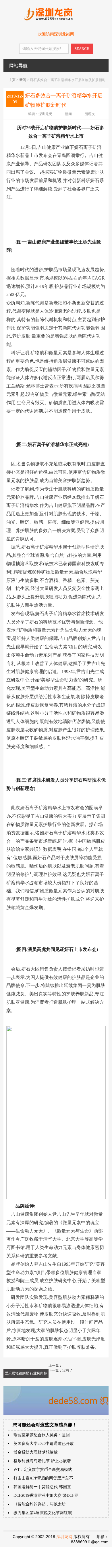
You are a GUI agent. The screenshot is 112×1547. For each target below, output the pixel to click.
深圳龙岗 (45, 114)
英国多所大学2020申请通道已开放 (43, 1443)
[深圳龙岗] (56, 19)
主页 (12, 80)
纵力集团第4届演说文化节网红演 (42, 1513)
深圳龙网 (64, 1536)
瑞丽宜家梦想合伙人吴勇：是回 (41, 1435)
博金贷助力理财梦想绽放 (35, 1452)
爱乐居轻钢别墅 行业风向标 (26, 1373)
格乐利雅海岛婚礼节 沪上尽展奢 (42, 1461)
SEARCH (82, 48)
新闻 (22, 80)
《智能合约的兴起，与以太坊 (39, 1504)
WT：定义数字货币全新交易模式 (42, 1469)
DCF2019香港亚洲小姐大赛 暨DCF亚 (45, 1495)
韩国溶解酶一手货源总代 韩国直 (42, 1487)
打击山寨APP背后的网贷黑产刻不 (43, 1478)
